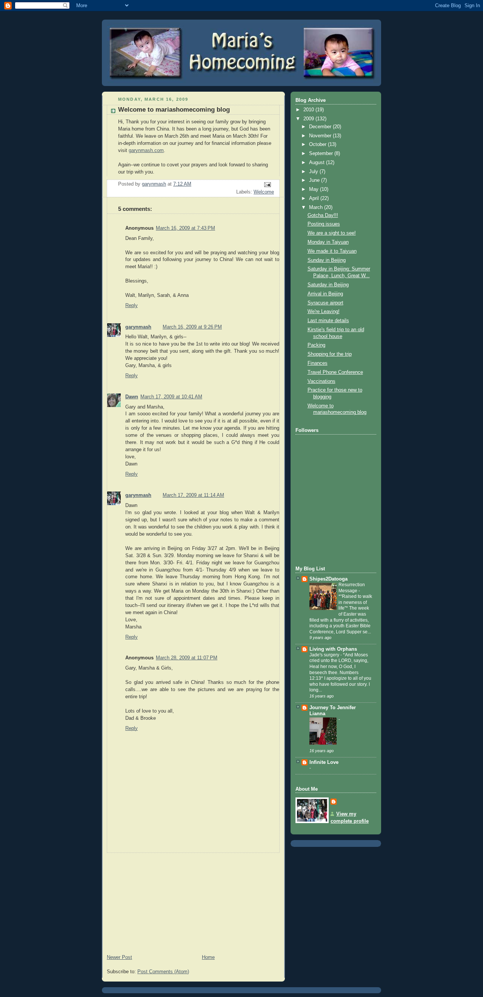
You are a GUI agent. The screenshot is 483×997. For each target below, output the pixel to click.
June (315, 180)
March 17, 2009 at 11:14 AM (193, 495)
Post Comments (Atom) (163, 971)
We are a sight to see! (332, 233)
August (317, 162)
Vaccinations (321, 381)
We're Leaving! (324, 311)
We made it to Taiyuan (332, 251)
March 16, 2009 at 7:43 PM (185, 228)
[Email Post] (267, 184)
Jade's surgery (324, 654)
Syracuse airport (325, 303)
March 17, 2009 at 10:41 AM (171, 396)
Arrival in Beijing (325, 293)
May (314, 189)
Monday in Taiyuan (328, 242)
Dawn (131, 396)
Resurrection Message (351, 587)
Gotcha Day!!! (323, 215)
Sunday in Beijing (327, 260)
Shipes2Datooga (328, 579)
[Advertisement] (158, 900)
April (314, 198)
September (321, 153)
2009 (309, 118)
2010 (309, 109)
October (318, 144)
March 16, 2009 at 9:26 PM (192, 327)
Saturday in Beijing (328, 284)
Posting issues (324, 224)
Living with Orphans (333, 649)
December (321, 126)
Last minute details (328, 320)
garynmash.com (146, 150)
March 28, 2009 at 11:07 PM (186, 658)
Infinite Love (323, 762)
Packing (316, 345)
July (314, 171)
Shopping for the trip (330, 354)
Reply (131, 305)
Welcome (264, 192)
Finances (318, 363)
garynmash (138, 327)
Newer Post (119, 957)
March (316, 207)
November (321, 135)
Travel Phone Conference (335, 372)
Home (208, 957)
